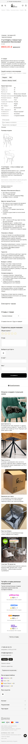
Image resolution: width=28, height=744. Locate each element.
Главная (3, 10)
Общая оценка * (6, 330)
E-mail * (3, 358)
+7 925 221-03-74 (6, 647)
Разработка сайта (9, 741)
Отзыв (3, 338)
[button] (5, 663)
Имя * (3, 365)
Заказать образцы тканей (9, 80)
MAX (10, 77)
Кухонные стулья (15, 10)
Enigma (21, 10)
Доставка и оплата (14, 247)
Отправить (14, 375)
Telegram (4, 77)
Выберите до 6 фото (7, 349)
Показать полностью (7, 186)
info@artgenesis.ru (7, 653)
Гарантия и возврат (7, 297)
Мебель (8, 10)
